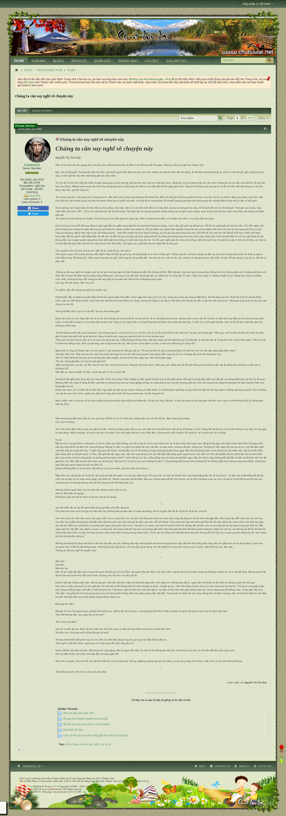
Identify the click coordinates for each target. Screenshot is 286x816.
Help (202, 766)
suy (102, 744)
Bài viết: (28, 182)
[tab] (22, 111)
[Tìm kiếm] (269, 60)
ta (106, 744)
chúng (74, 744)
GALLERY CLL (176, 61)
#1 (265, 128)
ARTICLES (78, 61)
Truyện (71, 70)
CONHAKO (32, 165)
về (109, 744)
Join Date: (26, 179)
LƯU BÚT (152, 61)
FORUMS (38, 61)
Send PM (34, 195)
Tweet (34, 213)
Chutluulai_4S (31, 766)
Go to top (264, 766)
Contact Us (222, 766)
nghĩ (96, 744)
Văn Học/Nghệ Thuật (49, 70)
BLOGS (58, 61)
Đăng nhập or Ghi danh (256, 3)
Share (35, 208)
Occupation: (26, 185)
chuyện (83, 744)
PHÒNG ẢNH (127, 61)
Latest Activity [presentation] (42, 110)
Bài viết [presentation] (22, 110)
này (91, 744)
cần (68, 744)
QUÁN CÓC (102, 61)
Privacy (244, 766)
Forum (28, 70)
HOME (19, 61)
